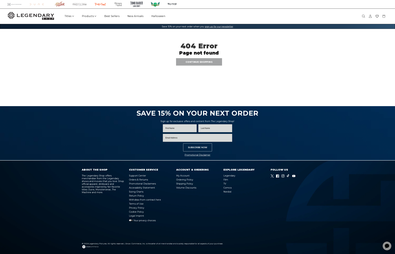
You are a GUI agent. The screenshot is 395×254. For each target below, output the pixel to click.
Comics (227, 187)
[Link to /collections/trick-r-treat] (100, 4)
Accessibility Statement (142, 187)
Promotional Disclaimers (142, 183)
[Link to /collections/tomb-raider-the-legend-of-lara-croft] (136, 4)
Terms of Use (136, 203)
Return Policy (136, 195)
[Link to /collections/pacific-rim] (80, 4)
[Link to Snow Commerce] (90, 248)
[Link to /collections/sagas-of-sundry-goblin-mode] (155, 4)
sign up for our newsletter (219, 26)
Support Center (137, 175)
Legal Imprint (136, 215)
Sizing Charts (136, 191)
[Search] (363, 16)
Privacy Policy (136, 207)
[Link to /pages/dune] (38, 4)
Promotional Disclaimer (197, 155)
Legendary (229, 175)
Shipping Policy (184, 183)
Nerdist (227, 191)
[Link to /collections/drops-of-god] (118, 4)
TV (224, 183)
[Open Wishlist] (377, 16)
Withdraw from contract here (145, 199)
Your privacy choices (144, 220)
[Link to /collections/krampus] (172, 4)
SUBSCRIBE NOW (197, 147)
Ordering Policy (184, 179)
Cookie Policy (136, 211)
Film (225, 179)
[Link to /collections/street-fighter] (59, 4)
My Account (182, 175)
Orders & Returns (138, 179)
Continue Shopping (199, 61)
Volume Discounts (186, 187)
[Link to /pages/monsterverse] (15, 4)
